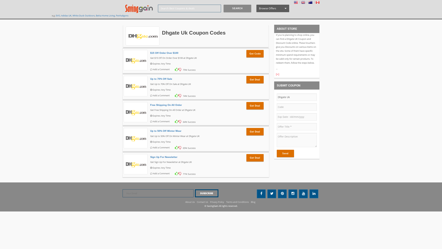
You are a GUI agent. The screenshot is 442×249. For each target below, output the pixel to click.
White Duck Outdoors (84, 15)
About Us (190, 202)
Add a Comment (161, 69)
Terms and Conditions (237, 202)
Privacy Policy (217, 202)
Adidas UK (66, 15)
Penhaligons (122, 15)
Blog (253, 202)
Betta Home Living (105, 15)
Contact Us (202, 202)
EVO (58, 15)
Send (285, 153)
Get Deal (255, 79)
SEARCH (237, 8)
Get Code (255, 53)
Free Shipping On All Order (166, 105)
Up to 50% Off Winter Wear (165, 131)
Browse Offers (272, 9)
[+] (277, 74)
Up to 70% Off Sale (161, 78)
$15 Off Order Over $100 (164, 53)
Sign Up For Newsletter (163, 157)
